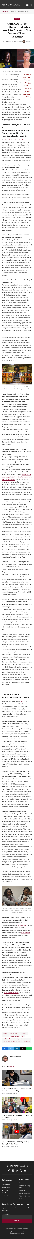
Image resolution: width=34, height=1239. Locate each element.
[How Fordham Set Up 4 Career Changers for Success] (17, 1105)
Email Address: (6, 1214)
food (23, 1036)
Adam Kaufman (15, 1056)
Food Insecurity (25, 1039)
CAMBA (23, 701)
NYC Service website (11, 992)
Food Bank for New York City (15, 140)
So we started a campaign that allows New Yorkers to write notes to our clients (17, 477)
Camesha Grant (13, 1033)
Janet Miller (27, 1042)
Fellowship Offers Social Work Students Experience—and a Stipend (16, 1090)
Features (17, 19)
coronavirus (23, 1033)
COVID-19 (5, 1036)
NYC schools (25, 933)
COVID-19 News (14, 1036)
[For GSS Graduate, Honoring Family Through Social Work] (17, 1131)
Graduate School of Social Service (12, 1042)
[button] (27, 5)
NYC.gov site (21, 925)
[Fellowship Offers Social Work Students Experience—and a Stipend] (17, 1078)
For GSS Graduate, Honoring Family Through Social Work (15, 1143)
